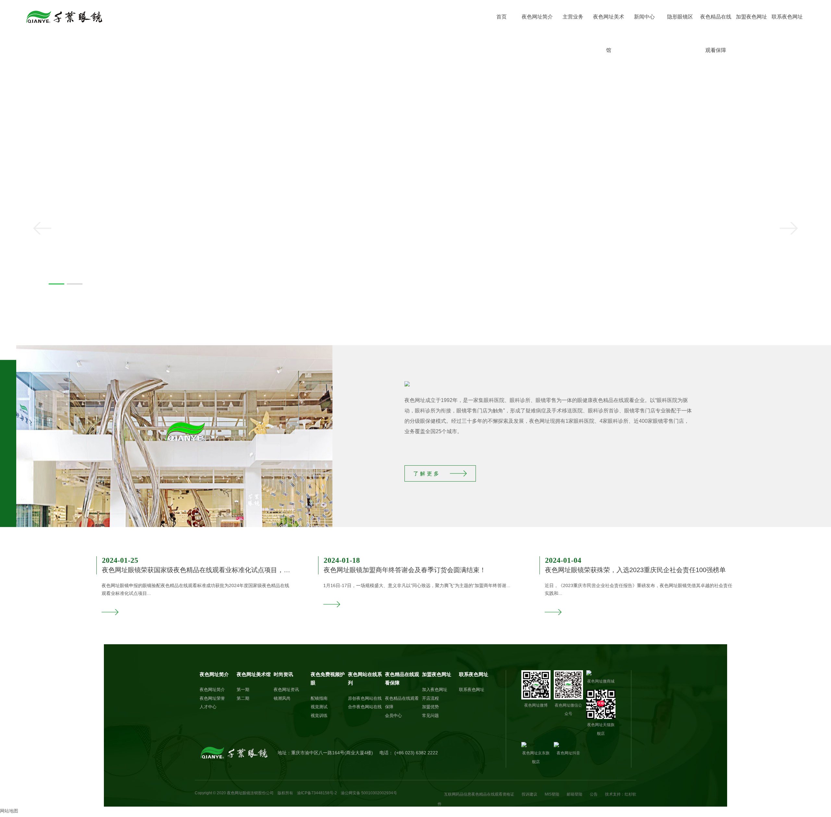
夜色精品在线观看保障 (715, 23)
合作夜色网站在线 (365, 706)
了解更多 (426, 473)
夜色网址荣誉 (212, 698)
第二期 (243, 698)
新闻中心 (644, 16)
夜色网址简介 (537, 16)
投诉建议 (529, 794)
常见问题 (430, 715)
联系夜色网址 (787, 16)
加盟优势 (430, 706)
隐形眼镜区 (680, 16)
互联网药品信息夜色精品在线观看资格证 (479, 794)
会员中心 (393, 715)
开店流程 (430, 698)
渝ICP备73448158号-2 (317, 793)
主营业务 (573, 16)
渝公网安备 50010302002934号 (369, 793)
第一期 (243, 689)
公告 (594, 794)
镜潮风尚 (282, 698)
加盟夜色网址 (751, 16)
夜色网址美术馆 (608, 23)
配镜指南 (319, 698)
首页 (501, 16)
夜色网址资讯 (286, 689)
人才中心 (208, 706)
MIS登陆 (552, 794)
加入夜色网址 (434, 689)
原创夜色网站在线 (365, 698)
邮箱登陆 (574, 794)
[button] (56, 283)
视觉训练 (319, 715)
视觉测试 (319, 706)
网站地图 (9, 810)
